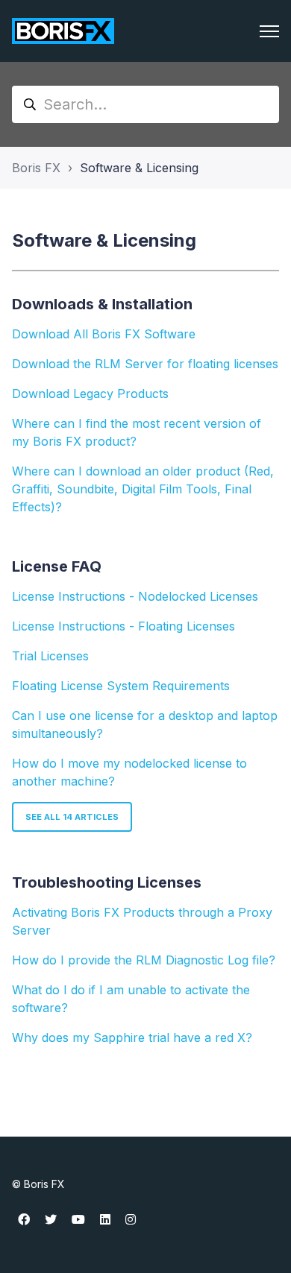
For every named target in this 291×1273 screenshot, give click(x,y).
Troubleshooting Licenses (106, 882)
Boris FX (36, 167)
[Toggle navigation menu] (269, 31)
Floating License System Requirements (121, 685)
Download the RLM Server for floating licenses (145, 363)
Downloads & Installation (102, 304)
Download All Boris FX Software (103, 333)
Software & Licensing (139, 167)
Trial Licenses (50, 655)
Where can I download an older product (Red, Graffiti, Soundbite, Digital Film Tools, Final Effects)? (143, 489)
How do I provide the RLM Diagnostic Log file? (143, 960)
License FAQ (56, 566)
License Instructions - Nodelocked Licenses (135, 596)
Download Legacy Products (90, 393)
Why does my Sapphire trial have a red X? (132, 1037)
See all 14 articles (72, 817)
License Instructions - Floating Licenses (123, 626)
